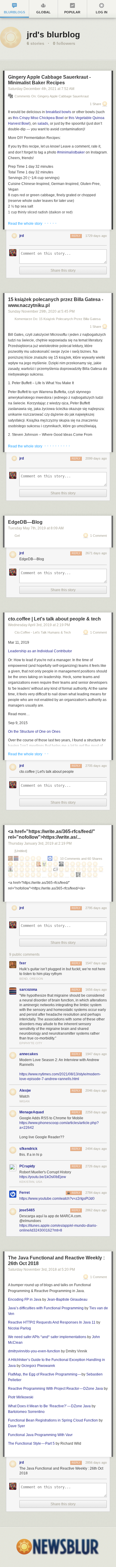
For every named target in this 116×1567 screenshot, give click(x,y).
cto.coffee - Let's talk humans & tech (43, 632)
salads (42, 123)
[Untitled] (21, 851)
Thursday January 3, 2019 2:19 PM (40, 843)
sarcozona (28, 989)
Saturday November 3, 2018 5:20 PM (41, 1269)
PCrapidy (27, 1166)
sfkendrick (28, 1148)
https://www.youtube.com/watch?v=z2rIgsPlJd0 (57, 1198)
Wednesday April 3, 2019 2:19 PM (39, 625)
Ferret (24, 1192)
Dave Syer (16, 1426)
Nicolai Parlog (19, 1328)
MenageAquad (31, 1112)
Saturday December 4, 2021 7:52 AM (41, 89)
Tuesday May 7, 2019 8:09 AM (36, 528)
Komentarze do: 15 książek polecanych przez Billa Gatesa (58, 319)
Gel (17, 535)
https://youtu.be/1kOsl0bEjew (42, 1177)
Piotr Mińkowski (20, 1397)
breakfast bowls (58, 112)
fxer (22, 963)
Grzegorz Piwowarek (38, 1366)
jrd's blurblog (53, 34)
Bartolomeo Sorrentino (26, 1412)
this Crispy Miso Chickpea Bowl (38, 118)
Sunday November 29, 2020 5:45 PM (41, 311)
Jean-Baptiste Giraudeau (67, 1299)
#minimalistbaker (71, 152)
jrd (21, 236)
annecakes (28, 1054)
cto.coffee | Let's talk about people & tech (54, 618)
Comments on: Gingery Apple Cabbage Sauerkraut (52, 96)
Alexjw (25, 1090)
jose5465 (27, 1210)
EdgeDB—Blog (25, 522)
